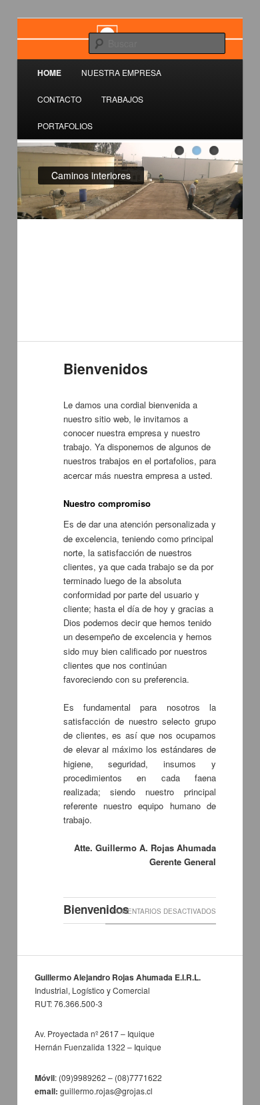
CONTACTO (59, 99)
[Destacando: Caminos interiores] (196, 150)
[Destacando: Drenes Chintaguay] (179, 150)
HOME (49, 73)
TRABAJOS (122, 99)
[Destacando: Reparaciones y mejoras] (214, 150)
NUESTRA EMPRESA (121, 72)
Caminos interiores (91, 175)
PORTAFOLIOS (65, 125)
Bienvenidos (105, 368)
